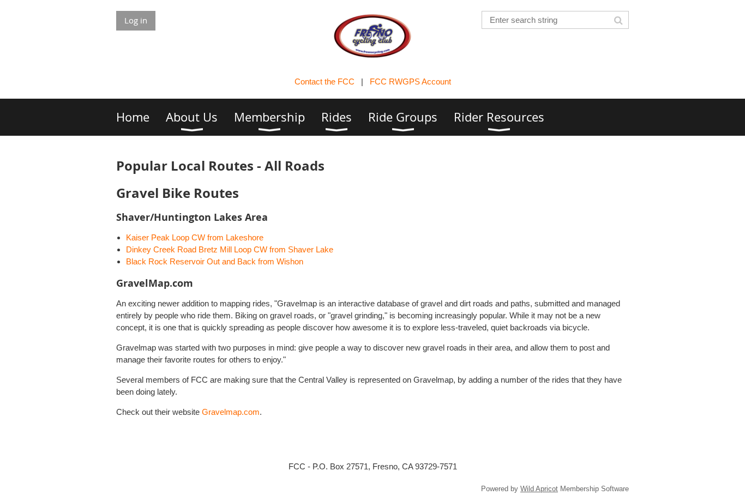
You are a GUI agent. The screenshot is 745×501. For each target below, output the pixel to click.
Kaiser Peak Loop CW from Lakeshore (194, 237)
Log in (135, 20)
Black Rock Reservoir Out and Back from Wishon (214, 261)
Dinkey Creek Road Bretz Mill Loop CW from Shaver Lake (229, 249)
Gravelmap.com (231, 412)
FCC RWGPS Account (410, 81)
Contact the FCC (325, 81)
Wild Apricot (539, 489)
